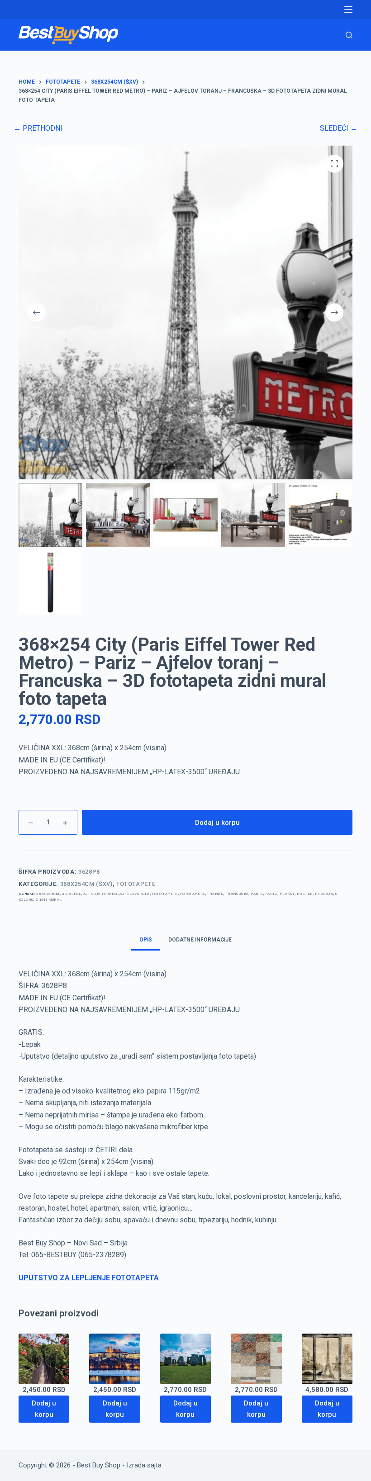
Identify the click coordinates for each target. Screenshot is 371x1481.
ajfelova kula (134, 894)
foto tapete (165, 894)
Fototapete (136, 883)
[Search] (349, 35)
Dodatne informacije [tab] (200, 940)
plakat (287, 894)
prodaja (324, 894)
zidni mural (48, 900)
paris (257, 894)
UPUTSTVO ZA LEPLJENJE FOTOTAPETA (89, 1277)
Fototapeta (192, 894)
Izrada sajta (144, 1465)
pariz (271, 894)
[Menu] (348, 9)
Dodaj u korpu (217, 823)
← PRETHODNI (38, 128)
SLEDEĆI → (338, 128)
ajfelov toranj (100, 894)
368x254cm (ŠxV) (86, 883)
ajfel (75, 894)
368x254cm (48, 894)
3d (64, 894)
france (215, 894)
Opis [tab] (145, 940)
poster (305, 894)
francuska (237, 894)
